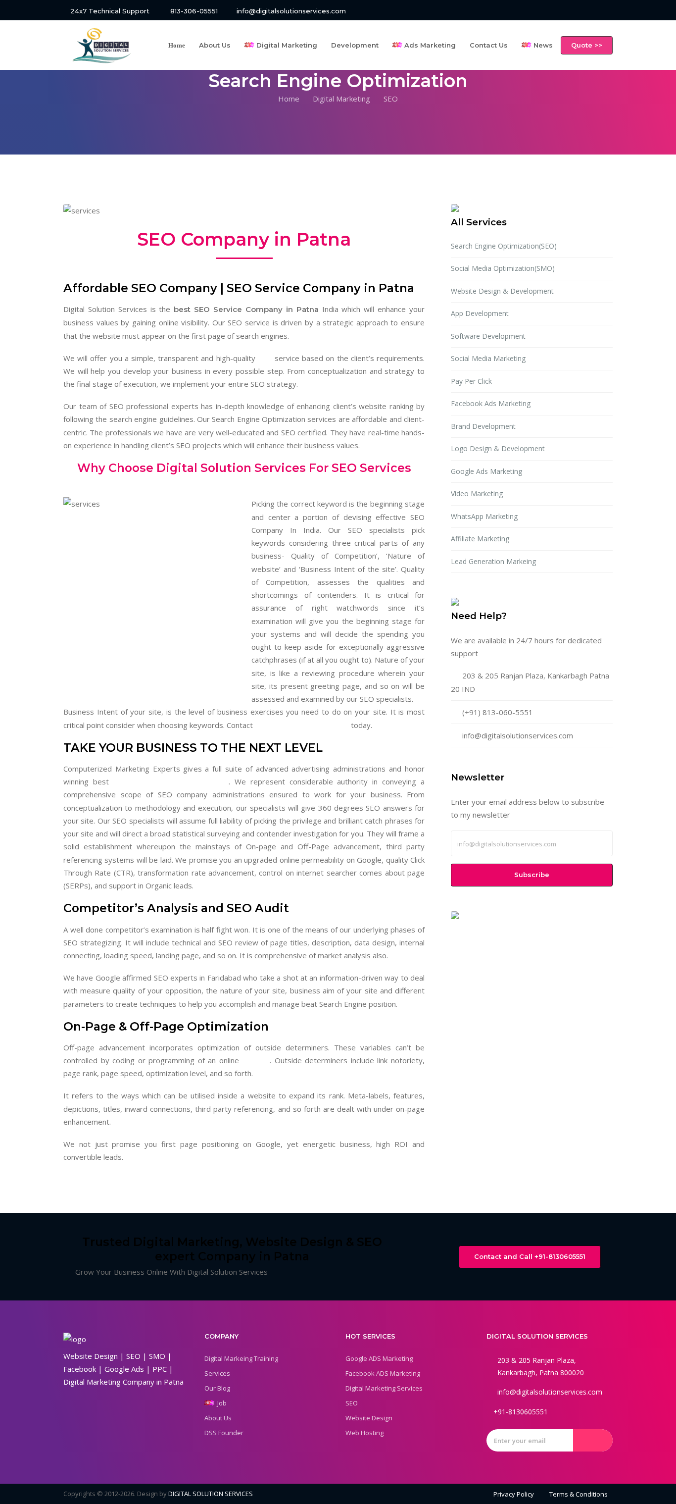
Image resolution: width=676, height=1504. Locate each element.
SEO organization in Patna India (171, 781)
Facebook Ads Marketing (491, 403)
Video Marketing (477, 493)
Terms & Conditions (578, 1494)
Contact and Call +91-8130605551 (529, 1256)
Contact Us (489, 45)
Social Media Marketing (488, 358)
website (256, 1060)
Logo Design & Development (498, 448)
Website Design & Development (502, 291)
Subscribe (531, 875)
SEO (265, 358)
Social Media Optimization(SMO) (503, 268)
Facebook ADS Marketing (382, 1373)
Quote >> (586, 45)
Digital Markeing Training (241, 1358)
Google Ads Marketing (486, 471)
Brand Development (483, 426)
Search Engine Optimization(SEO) (504, 246)
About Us (215, 45)
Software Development (488, 336)
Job (220, 1403)
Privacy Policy (513, 1494)
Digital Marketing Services (384, 1388)
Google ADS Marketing (379, 1358)
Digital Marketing (285, 45)
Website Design (368, 1417)
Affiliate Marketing (480, 538)
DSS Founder (223, 1432)
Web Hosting (364, 1432)
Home (288, 99)
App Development (480, 313)
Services (217, 1373)
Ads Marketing (429, 45)
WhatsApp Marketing (484, 516)
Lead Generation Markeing (493, 561)
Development (355, 45)
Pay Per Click (471, 381)
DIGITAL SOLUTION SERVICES (210, 1493)
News (542, 45)
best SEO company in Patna (302, 725)
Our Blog (217, 1388)
